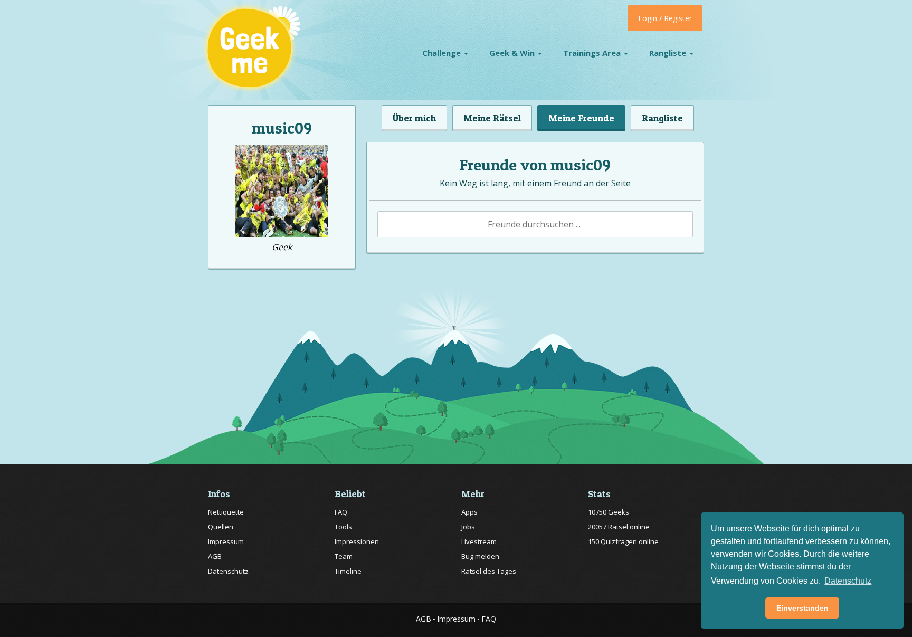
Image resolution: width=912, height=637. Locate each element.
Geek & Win (513, 52)
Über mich (414, 117)
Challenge (442, 52)
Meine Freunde (581, 117)
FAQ (341, 512)
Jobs (468, 526)
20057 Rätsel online (619, 526)
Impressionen (357, 541)
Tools (343, 526)
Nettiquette (226, 512)
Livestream (479, 541)
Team (344, 556)
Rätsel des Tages (488, 571)
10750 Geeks (608, 512)
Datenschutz (228, 571)
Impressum (226, 541)
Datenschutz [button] (847, 580)
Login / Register (665, 18)
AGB (215, 556)
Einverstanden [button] (802, 608)
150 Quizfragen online (623, 541)
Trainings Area (593, 52)
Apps (469, 512)
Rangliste (668, 52)
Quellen (220, 526)
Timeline (348, 571)
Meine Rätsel (492, 117)
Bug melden (480, 556)
